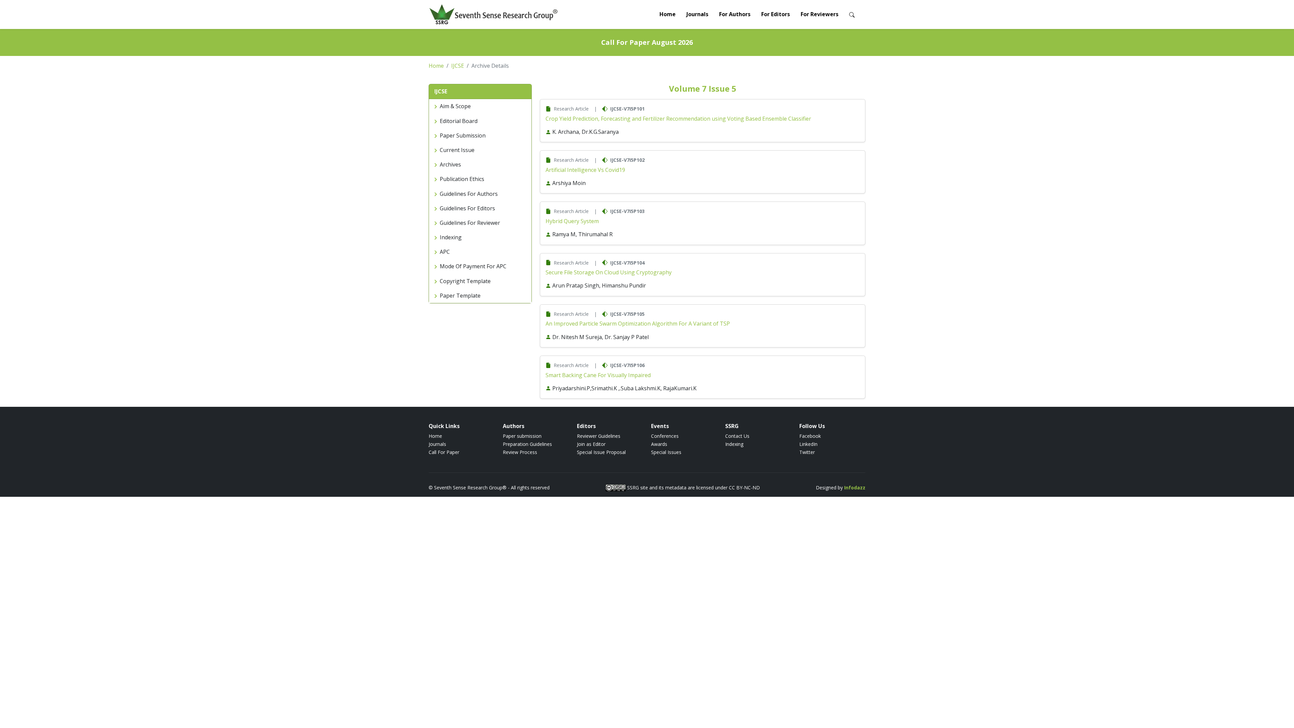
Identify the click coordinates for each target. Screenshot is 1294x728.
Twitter (807, 452)
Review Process (520, 452)
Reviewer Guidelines (598, 436)
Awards (659, 444)
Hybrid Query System (572, 221)
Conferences (665, 436)
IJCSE (457, 65)
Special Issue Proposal (601, 452)
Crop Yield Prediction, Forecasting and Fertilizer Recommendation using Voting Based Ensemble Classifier (678, 118)
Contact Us (737, 436)
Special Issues (666, 452)
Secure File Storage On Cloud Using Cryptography (609, 272)
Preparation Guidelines (527, 444)
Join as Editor (591, 444)
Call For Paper (444, 452)
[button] (480, 91)
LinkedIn (808, 444)
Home (667, 14)
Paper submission (522, 436)
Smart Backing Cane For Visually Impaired (598, 375)
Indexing (734, 444)
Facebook (810, 436)
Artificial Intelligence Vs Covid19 (585, 170)
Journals (697, 14)
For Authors (734, 14)
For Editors (775, 14)
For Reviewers (819, 14)
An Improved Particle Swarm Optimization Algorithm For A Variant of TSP (638, 323)
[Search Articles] (851, 14)
